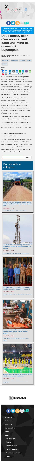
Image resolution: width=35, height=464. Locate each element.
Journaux (8, 424)
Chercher (27, 157)
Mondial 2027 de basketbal (17, 381)
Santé (4, 338)
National (4, 64)
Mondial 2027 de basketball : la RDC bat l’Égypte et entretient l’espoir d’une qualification (17, 375)
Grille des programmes (12, 449)
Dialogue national (20, 294)
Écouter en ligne (10, 438)
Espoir (26, 381)
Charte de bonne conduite (13, 453)
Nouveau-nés (19, 338)
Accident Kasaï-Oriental (18, 210)
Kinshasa (14, 253)
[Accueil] (16, 8)
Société (29, 60)
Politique (5, 294)
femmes (13, 338)
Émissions (8, 421)
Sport (4, 381)
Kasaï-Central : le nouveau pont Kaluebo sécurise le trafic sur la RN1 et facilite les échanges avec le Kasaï (17, 203)
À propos (8, 442)
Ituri (14, 294)
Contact (8, 456)
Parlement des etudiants (23, 253)
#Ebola (7, 431)
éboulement (5, 60)
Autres (7, 435)
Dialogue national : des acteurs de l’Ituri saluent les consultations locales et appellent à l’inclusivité (17, 288)
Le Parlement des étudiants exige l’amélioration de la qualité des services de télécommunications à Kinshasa (17, 246)
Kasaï (25, 210)
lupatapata (14, 60)
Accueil (7, 414)
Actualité (22, 60)
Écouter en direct (10, 428)
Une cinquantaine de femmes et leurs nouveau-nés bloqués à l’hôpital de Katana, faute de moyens (16, 331)
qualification (6, 382)
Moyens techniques (11, 446)
